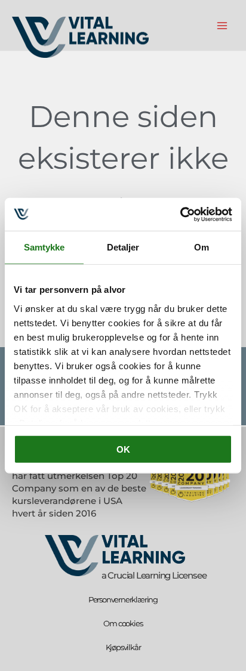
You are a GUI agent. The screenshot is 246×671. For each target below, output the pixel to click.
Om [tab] (201, 247)
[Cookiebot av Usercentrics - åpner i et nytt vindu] (180, 214)
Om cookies (122, 623)
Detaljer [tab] (123, 247)
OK (123, 449)
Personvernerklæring (123, 599)
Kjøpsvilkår (123, 647)
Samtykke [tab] (44, 247)
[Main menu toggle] (222, 25)
